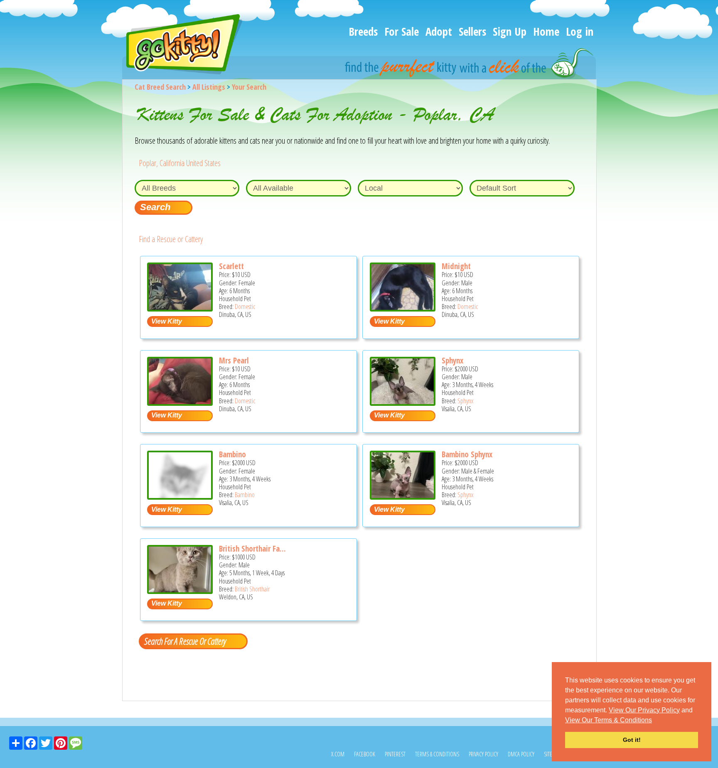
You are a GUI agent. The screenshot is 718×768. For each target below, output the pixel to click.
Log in (579, 31)
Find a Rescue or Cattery (171, 239)
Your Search (249, 87)
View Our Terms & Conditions (608, 720)
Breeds (363, 31)
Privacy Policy (483, 754)
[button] (655, 720)
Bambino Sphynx (467, 454)
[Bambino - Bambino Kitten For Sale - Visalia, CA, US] (180, 496)
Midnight (456, 266)
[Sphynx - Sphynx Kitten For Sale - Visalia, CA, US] (402, 402)
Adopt (438, 31)
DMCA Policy (521, 754)
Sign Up (509, 31)
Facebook (364, 754)
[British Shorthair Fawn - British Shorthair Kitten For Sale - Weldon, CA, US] (180, 590)
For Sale (401, 31)
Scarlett (231, 266)
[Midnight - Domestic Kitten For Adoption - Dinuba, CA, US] (402, 308)
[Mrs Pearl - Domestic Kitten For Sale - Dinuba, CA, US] (180, 402)
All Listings (208, 87)
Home (546, 31)
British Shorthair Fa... (252, 548)
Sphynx (452, 360)
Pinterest (395, 754)
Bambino (232, 454)
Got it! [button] (632, 739)
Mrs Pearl (234, 360)
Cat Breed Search (160, 87)
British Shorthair (252, 589)
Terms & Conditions (437, 754)
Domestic (245, 306)
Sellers (472, 31)
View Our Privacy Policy (644, 710)
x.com (337, 754)
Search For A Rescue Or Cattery (185, 641)
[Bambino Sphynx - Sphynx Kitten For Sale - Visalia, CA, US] (402, 496)
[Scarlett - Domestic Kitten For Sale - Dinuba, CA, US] (180, 308)
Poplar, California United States (180, 163)
